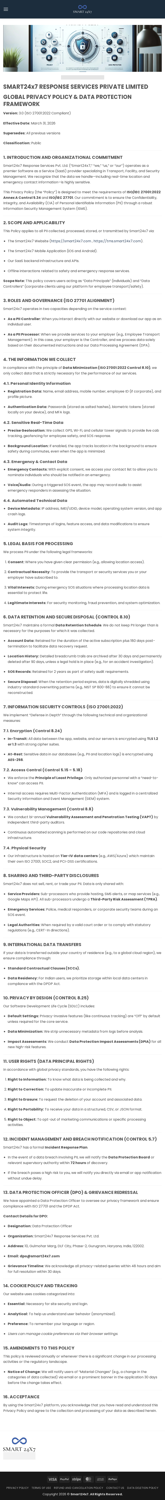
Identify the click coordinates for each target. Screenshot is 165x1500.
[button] (5, 9)
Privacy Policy (17, 1488)
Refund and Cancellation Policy (78, 1488)
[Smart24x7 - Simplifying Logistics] (82, 9)
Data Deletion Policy (142, 1488)
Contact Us (115, 1488)
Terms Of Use (41, 1488)
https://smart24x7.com (71, 241)
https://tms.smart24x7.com (117, 241)
